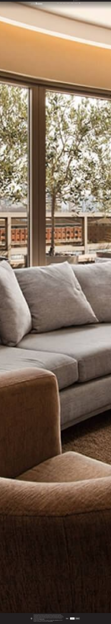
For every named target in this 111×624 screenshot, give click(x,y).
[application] (55, 618)
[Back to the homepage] (36, 3)
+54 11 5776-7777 (76, 0)
